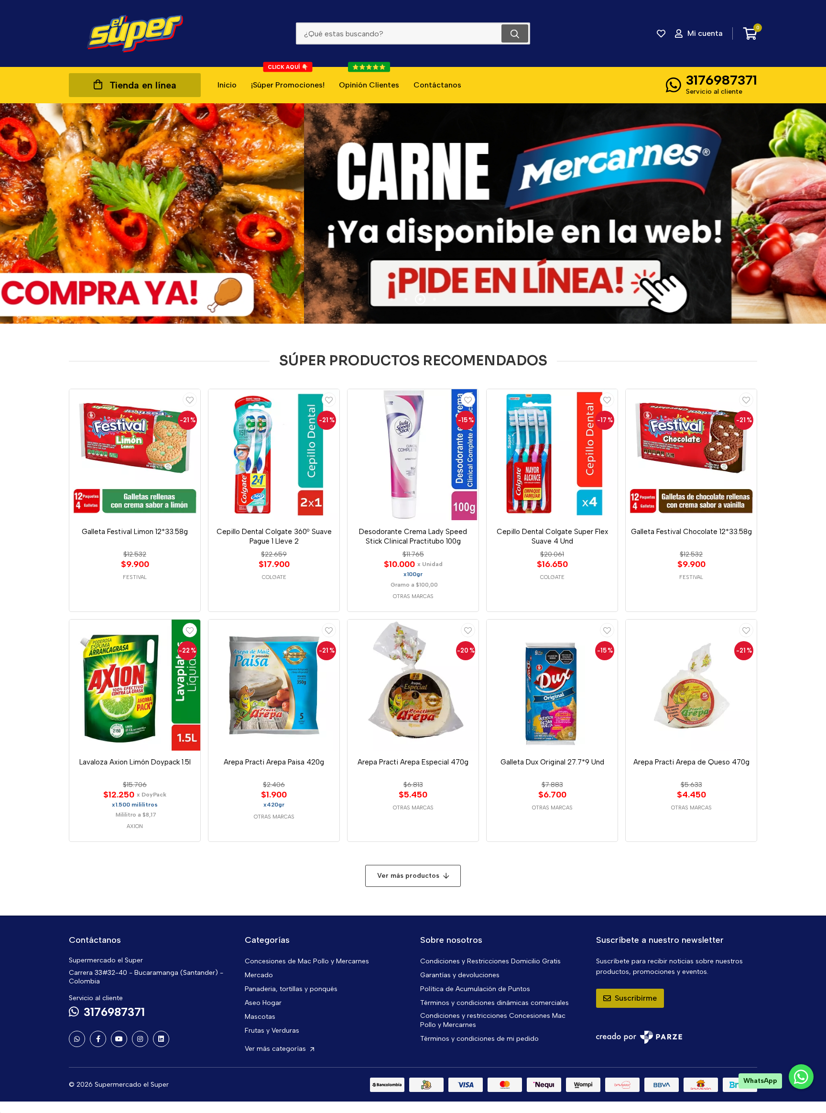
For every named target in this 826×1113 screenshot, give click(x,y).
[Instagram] (140, 1039)
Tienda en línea (142, 85)
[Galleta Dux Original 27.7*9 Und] (552, 685)
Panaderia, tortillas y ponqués (291, 989)
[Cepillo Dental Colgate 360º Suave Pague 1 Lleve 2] (273, 454)
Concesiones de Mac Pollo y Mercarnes (307, 961)
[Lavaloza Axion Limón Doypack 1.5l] (134, 685)
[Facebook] (98, 1039)
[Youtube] (119, 1039)
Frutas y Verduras (272, 1030)
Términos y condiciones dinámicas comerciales (494, 1003)
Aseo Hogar (263, 1003)
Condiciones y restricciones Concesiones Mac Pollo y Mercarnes (492, 1020)
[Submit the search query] (514, 33)
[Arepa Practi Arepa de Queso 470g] (691, 685)
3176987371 (721, 80)
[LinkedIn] (161, 1039)
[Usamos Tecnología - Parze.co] (639, 1037)
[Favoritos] (661, 33)
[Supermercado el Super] (135, 33)
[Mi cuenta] (190, 400)
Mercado (259, 975)
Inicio (227, 84)
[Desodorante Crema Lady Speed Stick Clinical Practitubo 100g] (413, 454)
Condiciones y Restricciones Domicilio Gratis (490, 961)
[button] (391, 299)
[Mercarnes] (413, 213)
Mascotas (260, 1017)
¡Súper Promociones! (288, 78)
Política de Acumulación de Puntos (475, 989)
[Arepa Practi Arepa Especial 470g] (413, 685)
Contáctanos (437, 84)
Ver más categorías (276, 1049)
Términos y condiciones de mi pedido (479, 1039)
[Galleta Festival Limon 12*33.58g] (134, 454)
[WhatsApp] (77, 1039)
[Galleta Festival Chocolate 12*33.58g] (691, 454)
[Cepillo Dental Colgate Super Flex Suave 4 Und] (552, 454)
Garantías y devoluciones (460, 975)
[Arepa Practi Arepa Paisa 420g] (273, 685)
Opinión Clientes (369, 78)
